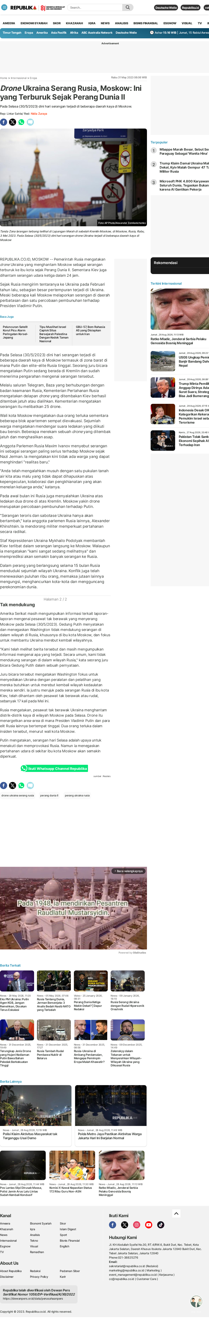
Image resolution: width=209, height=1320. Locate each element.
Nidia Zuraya (39, 113)
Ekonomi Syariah (34, 23)
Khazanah (6, 1229)
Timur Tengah (12, 32)
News (4, 1235)
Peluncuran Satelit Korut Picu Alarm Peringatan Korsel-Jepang (15, 332)
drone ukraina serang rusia (17, 795)
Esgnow (5, 1246)
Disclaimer (6, 1276)
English (64, 1246)
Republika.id (190, 7)
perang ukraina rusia (77, 795)
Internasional (19, 78)
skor (56, 23)
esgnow (169, 23)
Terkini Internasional (166, 283)
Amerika (42, 32)
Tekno (34, 1240)
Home (3, 78)
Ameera (5, 1223)
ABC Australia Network (96, 32)
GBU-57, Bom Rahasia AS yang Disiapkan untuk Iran (90, 330)
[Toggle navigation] (4, 7)
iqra (91, 23)
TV (200, 23)
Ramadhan (37, 1252)
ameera (9, 23)
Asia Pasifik (59, 32)
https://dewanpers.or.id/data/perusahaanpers (33, 1298)
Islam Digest (68, 1229)
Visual (34, 1246)
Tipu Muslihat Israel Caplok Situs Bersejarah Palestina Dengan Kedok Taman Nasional (54, 334)
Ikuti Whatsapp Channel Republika (57, 769)
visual (187, 23)
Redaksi (35, 1271)
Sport (63, 1235)
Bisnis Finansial (145, 23)
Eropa (29, 32)
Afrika (74, 32)
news (105, 23)
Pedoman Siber (70, 1271)
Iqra (32, 1229)
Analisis (35, 1235)
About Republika (11, 1271)
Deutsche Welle (166, 7)
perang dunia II (49, 795)
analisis (121, 23)
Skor (63, 1223)
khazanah (74, 23)
